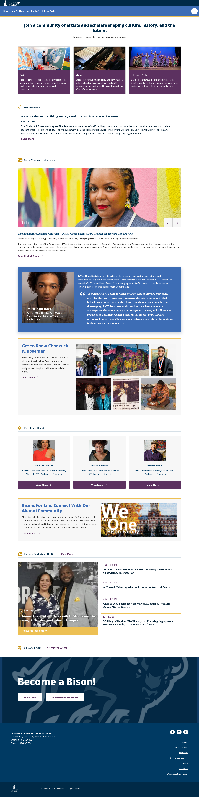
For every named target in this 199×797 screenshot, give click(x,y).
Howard (185, 742)
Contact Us (183, 768)
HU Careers (183, 763)
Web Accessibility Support (177, 774)
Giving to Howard (181, 747)
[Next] (176, 222)
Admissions (183, 752)
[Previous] (168, 222)
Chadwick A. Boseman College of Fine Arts (29, 11)
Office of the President (179, 758)
